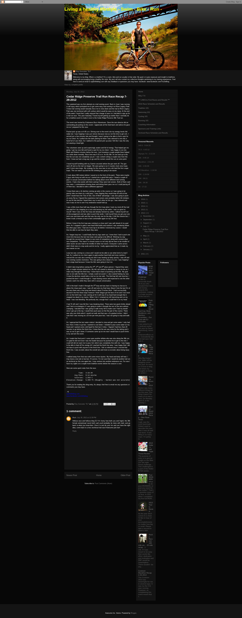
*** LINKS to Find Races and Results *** (154, 100)
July (145, 226)
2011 (143, 254)
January (146, 249)
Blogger (133, 613)
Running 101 (143, 120)
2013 (143, 210)
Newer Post (71, 475)
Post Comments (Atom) (103, 483)
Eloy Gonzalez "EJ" (83, 71)
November (147, 216)
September (148, 219)
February (147, 246)
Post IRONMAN (151, 477)
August (146, 223)
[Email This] (104, 404)
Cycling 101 (143, 116)
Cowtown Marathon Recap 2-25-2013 (145, 573)
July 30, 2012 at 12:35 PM (86, 417)
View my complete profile (73, 85)
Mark (74, 417)
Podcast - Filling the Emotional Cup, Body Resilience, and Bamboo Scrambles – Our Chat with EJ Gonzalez (145, 311)
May (145, 236)
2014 (143, 206)
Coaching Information (146, 125)
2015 (143, 203)
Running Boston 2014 (151, 381)
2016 (143, 199)
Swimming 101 (144, 112)
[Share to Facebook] (112, 404)
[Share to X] (109, 404)
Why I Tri (141, 96)
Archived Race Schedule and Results (153, 133)
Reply (74, 431)
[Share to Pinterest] (114, 404)
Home (99, 475)
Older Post (125, 475)
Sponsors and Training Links (149, 129)
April (145, 239)
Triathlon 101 (143, 108)
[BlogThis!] (107, 404)
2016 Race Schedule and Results (151, 104)
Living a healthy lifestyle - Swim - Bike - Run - (113, 9)
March (146, 243)
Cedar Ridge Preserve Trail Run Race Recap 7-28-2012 (155, 230)
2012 (143, 213)
